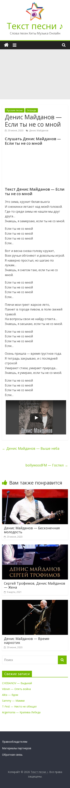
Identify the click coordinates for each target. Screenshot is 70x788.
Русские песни (15, 110)
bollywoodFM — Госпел (46, 465)
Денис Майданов (38, 130)
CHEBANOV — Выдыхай (17, 683)
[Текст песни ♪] (6, 45)
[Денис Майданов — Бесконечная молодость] (35, 491)
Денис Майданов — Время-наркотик (27, 640)
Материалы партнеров (16, 748)
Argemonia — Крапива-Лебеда (21, 712)
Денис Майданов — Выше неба (30, 448)
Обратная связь (12, 754)
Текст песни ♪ (35, 26)
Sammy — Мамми (13, 700)
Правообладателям (14, 741)
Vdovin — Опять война (16, 689)
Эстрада (31, 110)
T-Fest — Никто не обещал (19, 706)
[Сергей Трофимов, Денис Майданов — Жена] (35, 547)
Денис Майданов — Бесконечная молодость (32, 530)
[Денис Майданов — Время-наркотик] (35, 602)
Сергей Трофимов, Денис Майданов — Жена (34, 585)
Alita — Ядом (10, 695)
